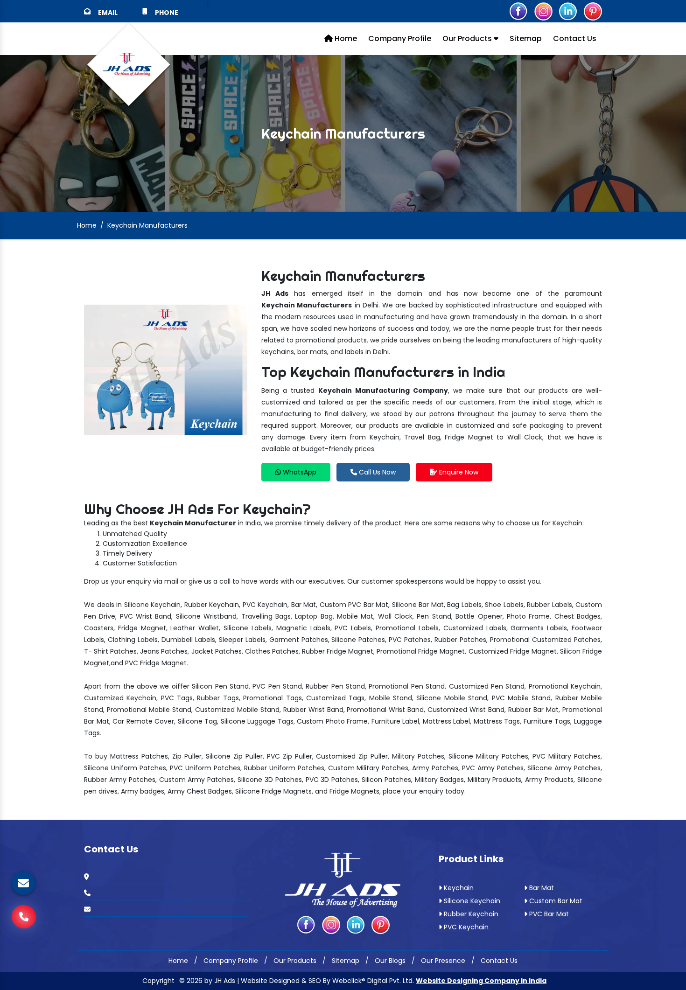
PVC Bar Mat (548, 914)
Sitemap (526, 38)
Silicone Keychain (471, 901)
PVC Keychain (465, 927)
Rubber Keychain (470, 914)
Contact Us (574, 38)
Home (345, 38)
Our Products (468, 38)
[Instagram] (543, 10)
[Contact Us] (24, 911)
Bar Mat (540, 887)
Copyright (158, 980)
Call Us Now (376, 472)
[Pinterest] (592, 10)
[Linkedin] (568, 10)
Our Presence (443, 960)
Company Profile (399, 38)
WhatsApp (298, 472)
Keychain (458, 887)
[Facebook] (518, 10)
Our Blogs (390, 960)
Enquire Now (457, 472)
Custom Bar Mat (554, 901)
